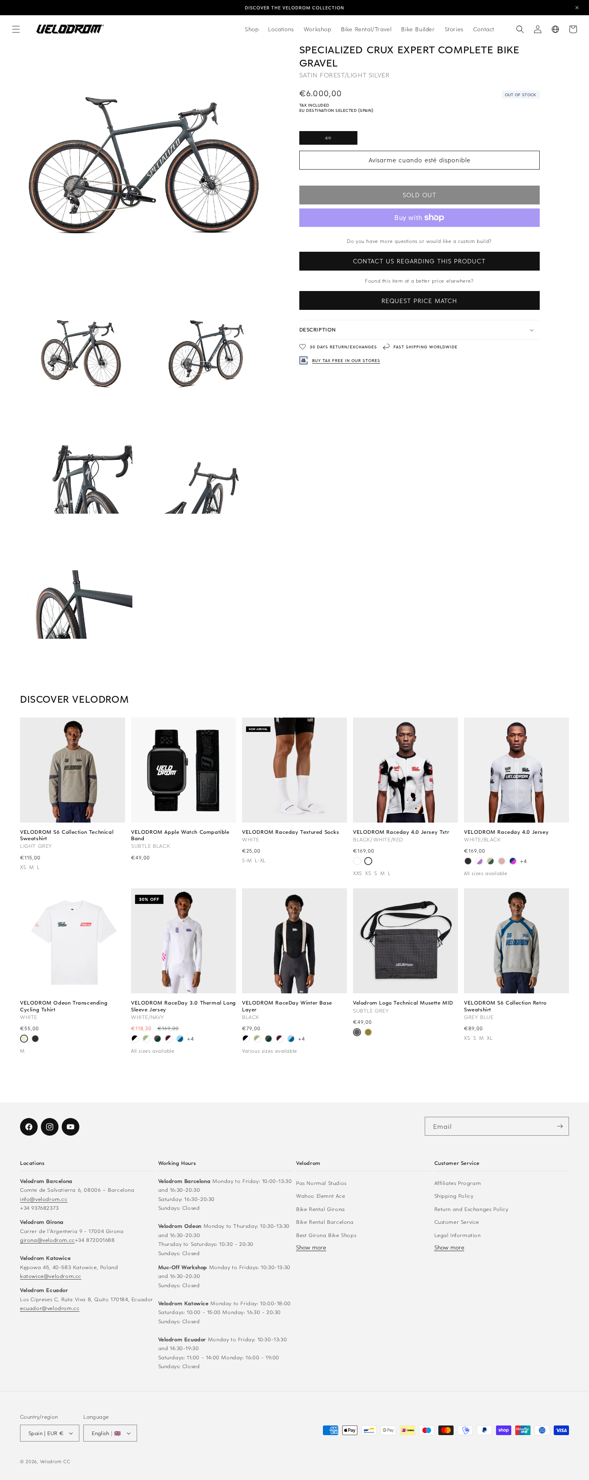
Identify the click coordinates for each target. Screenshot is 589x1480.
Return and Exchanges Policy (471, 1208)
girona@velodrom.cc (47, 1239)
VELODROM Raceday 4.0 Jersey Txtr (401, 832)
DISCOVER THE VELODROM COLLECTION (294, 7)
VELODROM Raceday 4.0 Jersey (506, 832)
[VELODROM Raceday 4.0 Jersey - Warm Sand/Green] (490, 862)
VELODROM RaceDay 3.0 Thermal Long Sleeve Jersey (183, 1005)
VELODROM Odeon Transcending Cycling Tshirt (63, 1005)
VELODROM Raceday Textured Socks (290, 832)
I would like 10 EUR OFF (446, 1430)
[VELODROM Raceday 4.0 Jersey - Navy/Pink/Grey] (513, 862)
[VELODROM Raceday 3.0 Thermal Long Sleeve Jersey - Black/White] (135, 1039)
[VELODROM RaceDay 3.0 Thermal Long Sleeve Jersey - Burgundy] (169, 1039)
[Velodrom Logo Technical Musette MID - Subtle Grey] (357, 1033)
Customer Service (457, 1221)
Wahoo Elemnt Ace (320, 1195)
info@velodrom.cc (44, 1198)
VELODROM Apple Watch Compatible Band (180, 835)
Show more (311, 1247)
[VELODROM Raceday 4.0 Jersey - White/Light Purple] (479, 862)
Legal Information (457, 1234)
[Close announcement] (577, 8)
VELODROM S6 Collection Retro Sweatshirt (505, 1005)
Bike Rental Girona (320, 1208)
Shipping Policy (454, 1195)
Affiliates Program (457, 1182)
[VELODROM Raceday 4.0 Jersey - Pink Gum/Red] (502, 862)
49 (341, 139)
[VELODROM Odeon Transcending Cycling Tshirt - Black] (35, 1039)
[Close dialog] (574, 1329)
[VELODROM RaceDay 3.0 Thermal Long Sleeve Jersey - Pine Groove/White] (157, 1039)
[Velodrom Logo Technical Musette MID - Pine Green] (368, 1033)
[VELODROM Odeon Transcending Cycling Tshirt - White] (24, 1039)
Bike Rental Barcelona (325, 1221)
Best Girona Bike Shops (326, 1234)
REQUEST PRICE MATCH (419, 301)
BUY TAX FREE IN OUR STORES (346, 360)
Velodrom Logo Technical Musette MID (403, 1002)
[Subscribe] (560, 1126)
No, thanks (446, 1453)
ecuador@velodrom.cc (49, 1307)
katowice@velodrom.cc (50, 1275)
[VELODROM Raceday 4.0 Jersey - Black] (468, 862)
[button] (16, 29)
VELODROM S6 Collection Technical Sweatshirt (66, 835)
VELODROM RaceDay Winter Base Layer (287, 1005)
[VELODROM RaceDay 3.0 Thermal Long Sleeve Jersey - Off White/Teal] (146, 1039)
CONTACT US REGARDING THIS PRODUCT (419, 261)
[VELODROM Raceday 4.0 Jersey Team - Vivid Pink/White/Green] (357, 862)
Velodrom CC (55, 1461)
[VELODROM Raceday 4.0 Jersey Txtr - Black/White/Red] (368, 862)
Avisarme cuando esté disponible (419, 160)
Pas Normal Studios (321, 1182)
